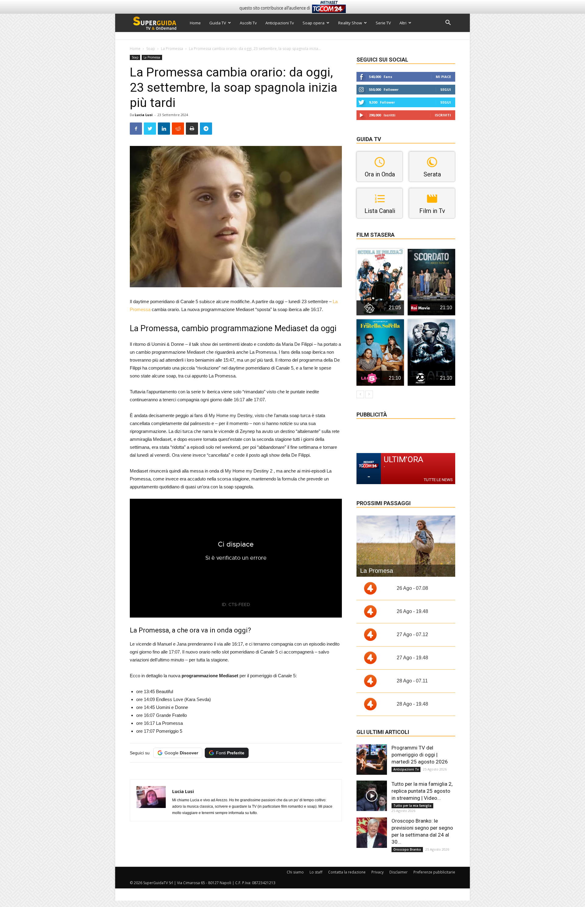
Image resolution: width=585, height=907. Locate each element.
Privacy (377, 872)
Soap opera (313, 23)
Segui (445, 89)
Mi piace (443, 76)
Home (195, 23)
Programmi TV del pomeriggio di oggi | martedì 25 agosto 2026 (420, 755)
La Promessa (172, 48)
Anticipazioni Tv (279, 23)
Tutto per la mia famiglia (412, 805)
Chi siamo (295, 872)
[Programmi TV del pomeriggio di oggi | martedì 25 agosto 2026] (371, 759)
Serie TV (383, 23)
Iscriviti (443, 115)
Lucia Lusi (144, 114)
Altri (402, 23)
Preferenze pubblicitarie (434, 872)
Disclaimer (398, 872)
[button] (448, 23)
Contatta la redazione (347, 872)
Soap (150, 48)
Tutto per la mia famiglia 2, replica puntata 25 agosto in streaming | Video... (422, 791)
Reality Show (350, 23)
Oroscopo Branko (407, 849)
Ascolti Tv (248, 23)
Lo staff (316, 872)
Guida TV (217, 23)
